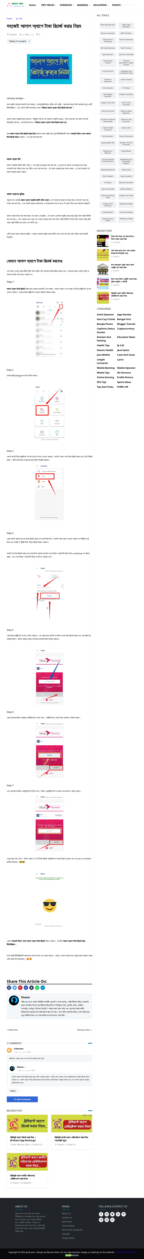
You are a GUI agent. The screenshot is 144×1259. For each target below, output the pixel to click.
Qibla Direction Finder (107, 220)
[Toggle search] (135, 5)
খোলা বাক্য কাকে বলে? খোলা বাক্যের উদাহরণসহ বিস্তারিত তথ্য (123, 251)
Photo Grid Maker (126, 212)
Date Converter (126, 176)
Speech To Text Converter (126, 120)
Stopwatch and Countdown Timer (126, 72)
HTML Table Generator (126, 26)
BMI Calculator (126, 33)
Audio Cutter (126, 128)
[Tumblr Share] (31, 987)
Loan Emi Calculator (126, 54)
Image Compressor (126, 94)
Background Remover (107, 152)
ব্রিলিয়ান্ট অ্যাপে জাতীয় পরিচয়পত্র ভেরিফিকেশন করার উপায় (22, 1177)
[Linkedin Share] (26, 987)
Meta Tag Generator (108, 25)
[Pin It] (20, 987)
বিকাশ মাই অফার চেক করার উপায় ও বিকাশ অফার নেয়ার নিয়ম (122, 237)
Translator (108, 182)
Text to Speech (108, 176)
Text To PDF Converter (126, 104)
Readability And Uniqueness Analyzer (126, 161)
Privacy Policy (68, 1225)
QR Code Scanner (108, 111)
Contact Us (67, 1217)
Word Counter (126, 48)
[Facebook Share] (9, 987)
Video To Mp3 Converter (108, 129)
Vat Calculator (108, 88)
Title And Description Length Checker (126, 63)
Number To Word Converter (126, 144)
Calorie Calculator (107, 189)
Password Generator (108, 80)
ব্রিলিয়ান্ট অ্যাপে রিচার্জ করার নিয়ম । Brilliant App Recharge (23, 1139)
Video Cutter (126, 170)
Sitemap (66, 1234)
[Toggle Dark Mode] (132, 5)
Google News (68, 1238)
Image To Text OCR (108, 103)
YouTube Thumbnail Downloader (108, 120)
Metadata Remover (108, 170)
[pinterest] (123, 1214)
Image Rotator (108, 212)
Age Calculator (108, 54)
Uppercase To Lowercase (108, 40)
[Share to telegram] (42, 987)
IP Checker (126, 88)
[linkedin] (118, 1214)
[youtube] (106, 1214)
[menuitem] (32, 5)
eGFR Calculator (126, 189)
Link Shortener (107, 71)
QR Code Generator (108, 48)
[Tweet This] (14, 987)
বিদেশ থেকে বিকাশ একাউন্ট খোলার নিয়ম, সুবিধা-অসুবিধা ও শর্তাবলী (124, 280)
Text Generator (107, 136)
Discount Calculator (108, 33)
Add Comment (24, 1099)
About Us (66, 1213)
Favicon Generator (126, 39)
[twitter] (112, 1214)
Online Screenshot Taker (108, 196)
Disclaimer (67, 1221)
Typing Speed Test (107, 143)
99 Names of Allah (126, 219)
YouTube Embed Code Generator (108, 160)
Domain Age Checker (107, 62)
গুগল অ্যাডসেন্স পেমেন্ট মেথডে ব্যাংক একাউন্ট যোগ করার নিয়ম (122, 266)
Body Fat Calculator (126, 182)
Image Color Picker (126, 195)
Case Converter (126, 79)
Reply (12, 1090)
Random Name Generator (126, 112)
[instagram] (128, 5)
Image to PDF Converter (108, 205)
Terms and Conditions (72, 1229)
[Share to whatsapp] (37, 987)
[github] (112, 1220)
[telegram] (101, 1220)
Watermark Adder (126, 204)
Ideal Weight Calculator (107, 95)
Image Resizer (126, 151)
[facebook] (124, 5)
